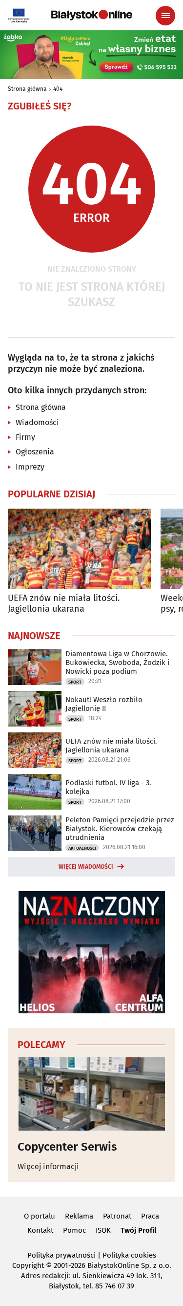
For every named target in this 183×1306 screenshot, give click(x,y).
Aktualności (82, 848)
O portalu (39, 1216)
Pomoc (74, 1230)
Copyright (28, 1265)
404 (57, 89)
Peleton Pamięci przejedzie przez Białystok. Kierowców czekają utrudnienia (119, 828)
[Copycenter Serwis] (91, 1094)
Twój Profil (138, 1230)
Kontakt (40, 1230)
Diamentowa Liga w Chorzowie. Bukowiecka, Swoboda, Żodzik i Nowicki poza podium (117, 662)
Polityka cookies (129, 1255)
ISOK (103, 1230)
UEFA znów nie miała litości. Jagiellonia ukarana (64, 603)
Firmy (25, 437)
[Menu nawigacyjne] (165, 15)
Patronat (117, 1216)
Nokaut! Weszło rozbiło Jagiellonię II (103, 704)
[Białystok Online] (91, 15)
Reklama (79, 1216)
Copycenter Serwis (67, 1146)
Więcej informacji (48, 1166)
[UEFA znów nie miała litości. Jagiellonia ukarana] (79, 549)
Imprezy (30, 466)
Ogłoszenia (35, 451)
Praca (150, 1216)
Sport (74, 682)
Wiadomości (37, 422)
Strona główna (27, 89)
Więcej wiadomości (86, 866)
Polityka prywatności (61, 1255)
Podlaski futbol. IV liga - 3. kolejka (108, 787)
